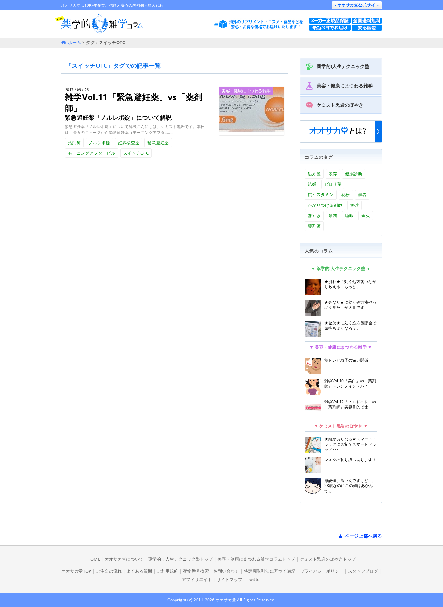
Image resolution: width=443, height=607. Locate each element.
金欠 (365, 215)
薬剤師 (74, 143)
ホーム (74, 42)
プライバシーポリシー (321, 571)
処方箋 (314, 174)
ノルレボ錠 (99, 143)
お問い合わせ (226, 571)
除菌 (333, 215)
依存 (333, 174)
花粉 (345, 194)
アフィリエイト (197, 579)
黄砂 (354, 205)
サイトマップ (230, 579)
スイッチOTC (136, 153)
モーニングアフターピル (91, 153)
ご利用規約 (168, 571)
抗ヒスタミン (321, 194)
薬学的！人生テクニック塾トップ (180, 559)
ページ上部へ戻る (363, 536)
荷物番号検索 (196, 571)
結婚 (312, 184)
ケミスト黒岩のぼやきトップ (328, 559)
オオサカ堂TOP (76, 571)
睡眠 (349, 215)
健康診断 (353, 174)
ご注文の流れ (109, 571)
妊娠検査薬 (129, 143)
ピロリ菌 (332, 184)
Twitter (254, 579)
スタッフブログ (363, 571)
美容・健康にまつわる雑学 (246, 91)
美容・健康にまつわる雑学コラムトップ (256, 559)
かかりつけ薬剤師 (325, 205)
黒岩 (362, 194)
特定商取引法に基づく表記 (270, 571)
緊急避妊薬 (158, 143)
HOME (93, 559)
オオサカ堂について (124, 559)
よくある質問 (139, 571)
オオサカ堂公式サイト (356, 5)
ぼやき (314, 215)
